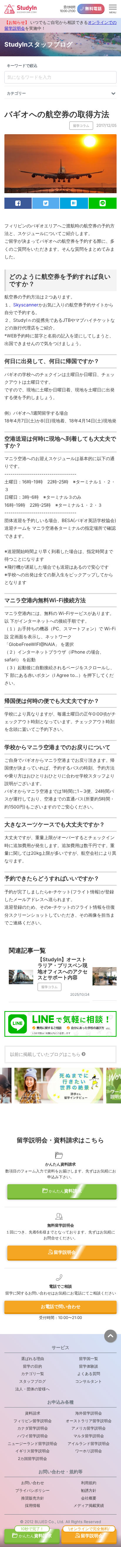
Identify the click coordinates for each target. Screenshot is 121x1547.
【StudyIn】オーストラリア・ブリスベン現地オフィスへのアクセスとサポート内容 (63, 968)
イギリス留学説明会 (32, 1450)
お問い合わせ (32, 1482)
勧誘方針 (88, 1490)
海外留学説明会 (88, 1413)
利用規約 (88, 1482)
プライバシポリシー (32, 1490)
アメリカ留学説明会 (88, 1428)
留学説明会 (64, 1252)
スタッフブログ (32, 1381)
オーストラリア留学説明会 (89, 1420)
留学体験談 (88, 1366)
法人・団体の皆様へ (32, 1389)
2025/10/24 (80, 994)
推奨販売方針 (32, 1498)
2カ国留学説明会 (32, 1458)
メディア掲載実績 (88, 1505)
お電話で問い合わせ (60, 1306)
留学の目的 (32, 1366)
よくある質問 (88, 1373)
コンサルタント (88, 1381)
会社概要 (88, 1498)
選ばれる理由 (32, 1358)
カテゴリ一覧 (32, 1373)
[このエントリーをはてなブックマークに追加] (74, 203)
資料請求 (65, 1191)
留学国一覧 (88, 1358)
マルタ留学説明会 (88, 1435)
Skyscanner (25, 305)
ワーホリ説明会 (88, 1450)
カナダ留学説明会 (32, 1428)
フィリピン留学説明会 (33, 1420)
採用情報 (32, 1505)
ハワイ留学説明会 (32, 1435)
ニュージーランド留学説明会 (32, 1443)
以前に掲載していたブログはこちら (45, 1054)
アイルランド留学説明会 (89, 1443)
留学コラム (81, 126)
